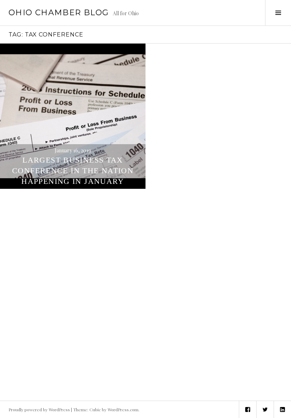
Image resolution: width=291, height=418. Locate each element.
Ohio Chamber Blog (59, 12)
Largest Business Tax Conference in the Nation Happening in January (72, 171)
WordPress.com (123, 409)
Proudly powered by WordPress (39, 409)
